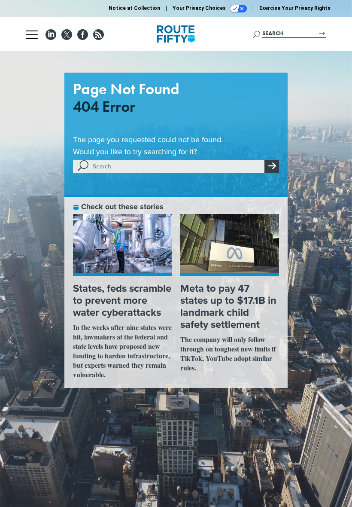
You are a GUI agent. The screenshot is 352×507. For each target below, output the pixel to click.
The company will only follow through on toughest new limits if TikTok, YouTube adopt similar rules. (228, 353)
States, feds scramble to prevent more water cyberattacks (122, 300)
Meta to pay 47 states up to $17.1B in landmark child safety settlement (228, 306)
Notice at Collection (134, 8)
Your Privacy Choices (200, 8)
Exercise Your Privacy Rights (295, 8)
